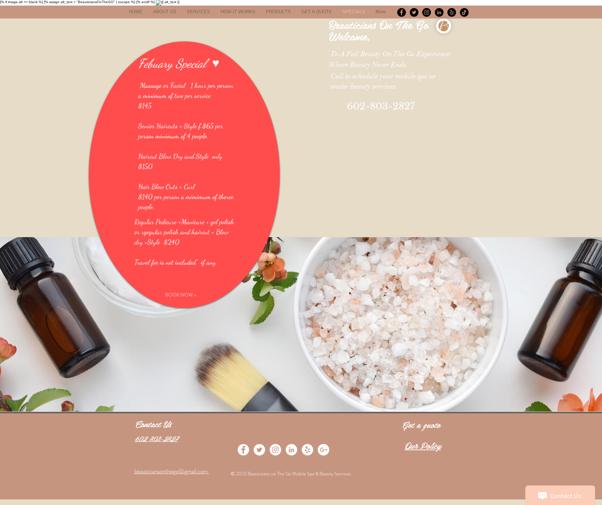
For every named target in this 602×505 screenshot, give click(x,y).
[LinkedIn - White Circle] (291, 449)
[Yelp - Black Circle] (451, 12)
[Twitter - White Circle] (259, 449)
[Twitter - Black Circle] (414, 12)
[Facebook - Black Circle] (401, 12)
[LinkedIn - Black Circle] (439, 12)
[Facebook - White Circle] (243, 449)
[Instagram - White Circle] (275, 449)
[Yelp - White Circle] (307, 449)
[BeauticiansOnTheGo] (426, 12)
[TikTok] (464, 12)
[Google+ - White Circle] (323, 449)
